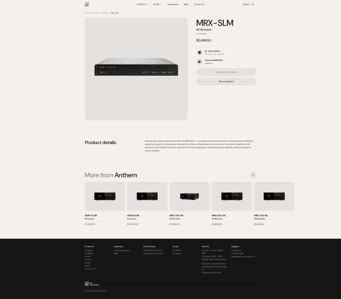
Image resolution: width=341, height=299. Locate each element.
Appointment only (217, 259)
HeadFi (88, 256)
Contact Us (199, 4)
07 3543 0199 (237, 253)
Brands (156, 4)
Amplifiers (95, 13)
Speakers (89, 250)
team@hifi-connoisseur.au (243, 256)
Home (87, 13)
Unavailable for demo (226, 72)
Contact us (236, 250)
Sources (88, 259)
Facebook (177, 250)
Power (87, 262)
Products (141, 4)
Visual (87, 265)
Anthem (105, 13)
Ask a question (226, 81)
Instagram (177, 253)
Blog (186, 4)
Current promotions (152, 250)
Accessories (90, 269)
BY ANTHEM (201, 34)
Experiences (173, 4)
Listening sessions (122, 250)
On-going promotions (153, 253)
